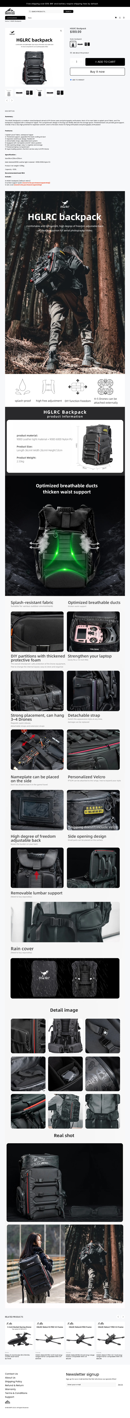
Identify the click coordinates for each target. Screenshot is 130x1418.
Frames (38, 1352)
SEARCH (68, 12)
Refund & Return (14, 1385)
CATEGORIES (12, 18)
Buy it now (97, 72)
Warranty (10, 1389)
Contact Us (11, 1373)
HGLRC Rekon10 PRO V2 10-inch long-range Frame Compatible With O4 (49, 1356)
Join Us (120, 1384)
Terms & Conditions (16, 1393)
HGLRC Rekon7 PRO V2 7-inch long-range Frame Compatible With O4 (109, 1356)
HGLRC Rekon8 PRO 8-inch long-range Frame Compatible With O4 (80, 1356)
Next (12, 100)
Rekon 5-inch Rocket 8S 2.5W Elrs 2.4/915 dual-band (17, 1356)
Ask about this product (81, 53)
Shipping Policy (13, 1381)
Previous (7, 100)
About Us (10, 1377)
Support (9, 1397)
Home (7, 21)
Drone (7, 1352)
